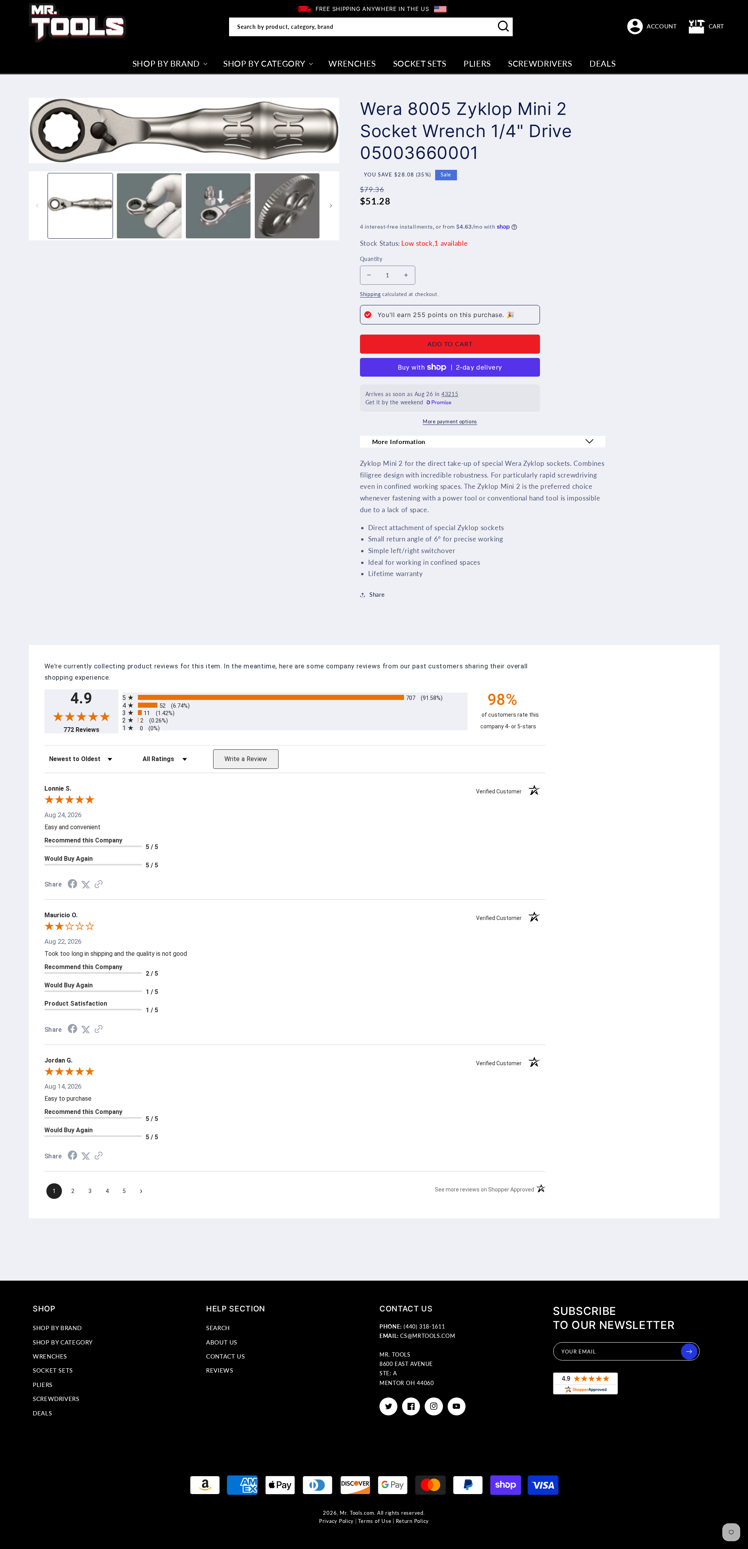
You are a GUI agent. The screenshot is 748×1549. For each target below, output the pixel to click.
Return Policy (412, 1521)
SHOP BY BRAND (57, 1327)
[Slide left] (37, 206)
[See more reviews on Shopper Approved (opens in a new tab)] (98, 884)
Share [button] (377, 594)
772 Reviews (91, 729)
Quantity (371, 259)
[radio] (295, 697)
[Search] (504, 26)
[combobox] (371, 27)
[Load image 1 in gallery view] (80, 205)
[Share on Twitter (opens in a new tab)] (85, 884)
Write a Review (245, 759)
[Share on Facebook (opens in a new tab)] (72, 884)
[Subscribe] (689, 1351)
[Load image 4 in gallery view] (287, 205)
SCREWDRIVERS (56, 1398)
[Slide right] (330, 206)
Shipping (370, 294)
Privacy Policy (336, 1521)
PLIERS (43, 1384)
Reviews (219, 1370)
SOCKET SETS (53, 1370)
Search (218, 1327)
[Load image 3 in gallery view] (218, 205)
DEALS (42, 1413)
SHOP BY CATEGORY (63, 1342)
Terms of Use (374, 1521)
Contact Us (225, 1356)
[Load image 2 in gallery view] (149, 205)
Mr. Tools (351, 1513)
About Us (221, 1342)
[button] (707, 26)
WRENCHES (50, 1356)
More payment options (450, 422)
